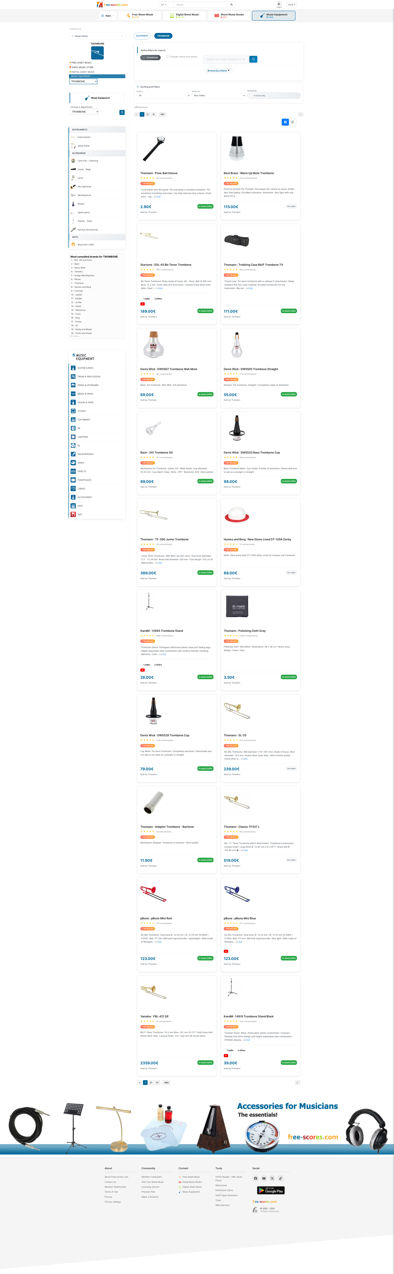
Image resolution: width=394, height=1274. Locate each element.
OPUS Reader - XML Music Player (228, 1178)
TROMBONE (152, 57)
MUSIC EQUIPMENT (81, 76)
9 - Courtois (77, 291)
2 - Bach (75, 264)
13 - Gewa (76, 306)
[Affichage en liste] (292, 122)
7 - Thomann (77, 283)
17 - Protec (76, 321)
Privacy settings (113, 1201)
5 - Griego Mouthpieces (82, 275)
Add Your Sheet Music (153, 1182)
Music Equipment (191, 1191)
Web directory (222, 1205)
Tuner (218, 1200)
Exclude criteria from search (183, 56)
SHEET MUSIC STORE (82, 67)
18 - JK (74, 325)
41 (154, 114)
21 (148, 114)
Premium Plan (148, 1191)
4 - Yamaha (77, 271)
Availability (252, 91)
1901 (162, 114)
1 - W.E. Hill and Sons (81, 260)
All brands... (75, 336)
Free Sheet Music (191, 1176)
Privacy (108, 1196)
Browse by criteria (217, 70)
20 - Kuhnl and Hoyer (81, 333)
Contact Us (110, 1182)
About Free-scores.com (116, 1176)
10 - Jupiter (76, 294)
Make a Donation (150, 1196)
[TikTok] (280, 1178)
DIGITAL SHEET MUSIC (83, 72)
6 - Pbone (76, 279)
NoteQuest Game (224, 1190)
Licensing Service (150, 1186)
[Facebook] (255, 1178)
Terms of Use (111, 1191)
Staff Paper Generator (226, 1195)
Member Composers (152, 1176)
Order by (196, 91)
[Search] (122, 112)
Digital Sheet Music (192, 1186)
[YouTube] (264, 1178)
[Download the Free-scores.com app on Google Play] (271, 1190)
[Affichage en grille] (285, 122)
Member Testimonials (115, 1186)
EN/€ (290, 4)
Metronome (221, 1185)
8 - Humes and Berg (81, 287)
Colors (139, 91)
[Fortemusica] (255, 1210)
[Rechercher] (231, 5)
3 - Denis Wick (78, 267)
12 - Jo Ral (76, 302)
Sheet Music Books (192, 1182)
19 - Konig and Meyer (81, 329)
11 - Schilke (76, 298)
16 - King (75, 317)
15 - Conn (76, 314)
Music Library (81, 36)
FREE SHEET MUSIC (81, 62)
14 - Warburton (78, 310)
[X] (272, 1178)
